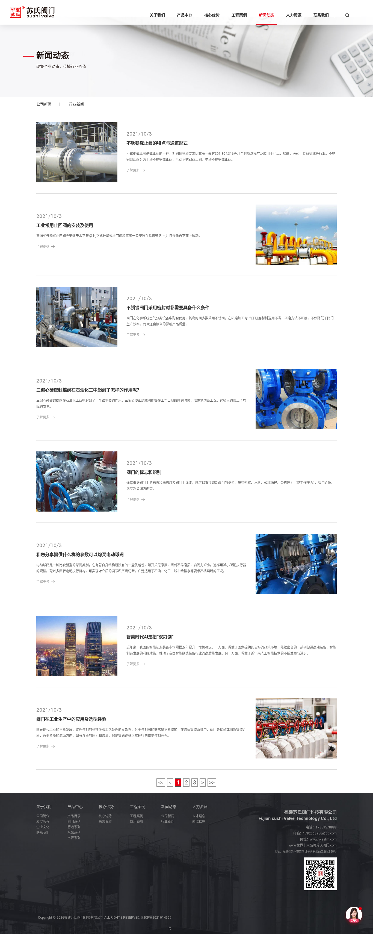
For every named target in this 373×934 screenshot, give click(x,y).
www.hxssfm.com (323, 839)
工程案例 (137, 806)
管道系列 (74, 827)
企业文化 (42, 827)
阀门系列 (74, 822)
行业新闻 (76, 104)
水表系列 (74, 838)
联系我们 (42, 832)
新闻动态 (168, 806)
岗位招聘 (198, 822)
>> (212, 782)
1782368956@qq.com (320, 833)
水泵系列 (74, 832)
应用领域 (136, 822)
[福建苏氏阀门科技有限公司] (32, 12)
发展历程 (42, 822)
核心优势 (106, 806)
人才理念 (198, 816)
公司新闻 (44, 104)
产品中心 (75, 806)
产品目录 (74, 816)
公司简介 (42, 816)
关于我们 (44, 806)
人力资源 (200, 806)
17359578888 (326, 827)
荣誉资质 (105, 822)
